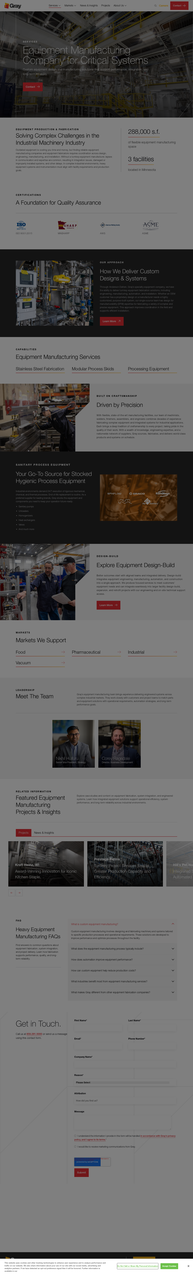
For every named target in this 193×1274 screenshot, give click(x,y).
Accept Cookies (169, 1266)
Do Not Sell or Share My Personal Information (137, 1266)
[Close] (188, 1266)
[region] (96, 1266)
